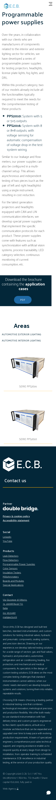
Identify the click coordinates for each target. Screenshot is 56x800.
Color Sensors (10, 568)
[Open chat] (48, 792)
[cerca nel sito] (44, 3)
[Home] (11, 6)
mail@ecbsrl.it (10, 617)
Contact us (15, 480)
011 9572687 (9, 613)
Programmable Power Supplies (19, 564)
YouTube (7, 541)
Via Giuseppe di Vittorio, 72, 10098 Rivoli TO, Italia (15, 604)
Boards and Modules (13, 581)
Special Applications (13, 585)
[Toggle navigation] (50, 4)
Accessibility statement (16, 520)
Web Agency (9, 788)
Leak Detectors (10, 556)
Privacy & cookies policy (16, 516)
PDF (22, 299)
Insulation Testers (12, 572)
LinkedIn (7, 537)
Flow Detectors (11, 560)
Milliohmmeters (11, 576)
